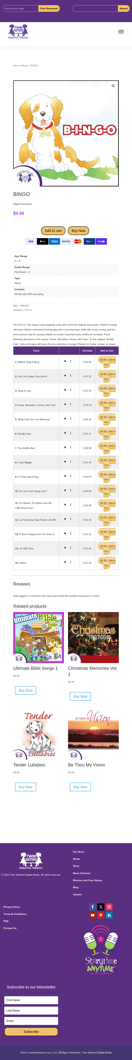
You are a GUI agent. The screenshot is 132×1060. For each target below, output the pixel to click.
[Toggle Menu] (121, 31)
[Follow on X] (100, 906)
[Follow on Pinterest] (100, 915)
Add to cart (53, 231)
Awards (77, 894)
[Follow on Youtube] (92, 915)
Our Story (78, 851)
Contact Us (9, 928)
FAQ (5, 921)
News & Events (82, 873)
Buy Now (78, 231)
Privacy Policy (11, 907)
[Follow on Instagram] (109, 906)
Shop (76, 866)
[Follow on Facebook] (92, 906)
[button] (113, 86)
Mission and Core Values (87, 880)
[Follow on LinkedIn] (109, 915)
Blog (76, 887)
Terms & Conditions (15, 914)
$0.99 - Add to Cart (108, 362)
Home (16, 65)
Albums (25, 65)
